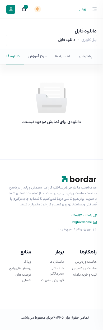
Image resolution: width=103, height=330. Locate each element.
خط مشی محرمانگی (57, 271)
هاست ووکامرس (84, 268)
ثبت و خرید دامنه (85, 274)
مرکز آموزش (37, 56)
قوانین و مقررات (52, 280)
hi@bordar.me (82, 222)
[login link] (10, 9)
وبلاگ (27, 262)
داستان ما (56, 262)
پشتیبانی (85, 56)
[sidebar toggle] (95, 9)
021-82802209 (81, 215)
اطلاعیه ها (62, 56)
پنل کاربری (89, 40)
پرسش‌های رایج (20, 268)
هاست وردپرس (86, 262)
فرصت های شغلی (23, 277)
